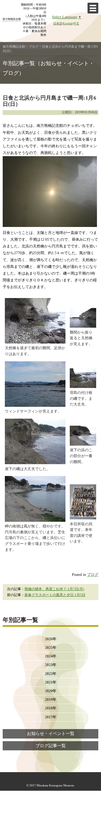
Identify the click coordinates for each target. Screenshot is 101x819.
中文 (76, 23)
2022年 (50, 673)
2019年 (50, 699)
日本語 (57, 23)
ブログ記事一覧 (51, 745)
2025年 (50, 647)
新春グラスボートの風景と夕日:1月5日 (55, 595)
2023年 (50, 665)
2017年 (50, 717)
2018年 (50, 708)
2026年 (50, 639)
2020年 (50, 691)
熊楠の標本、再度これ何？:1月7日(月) (54, 589)
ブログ (92, 574)
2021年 (50, 682)
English (67, 23)
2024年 (50, 656)
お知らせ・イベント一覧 (50, 733)
